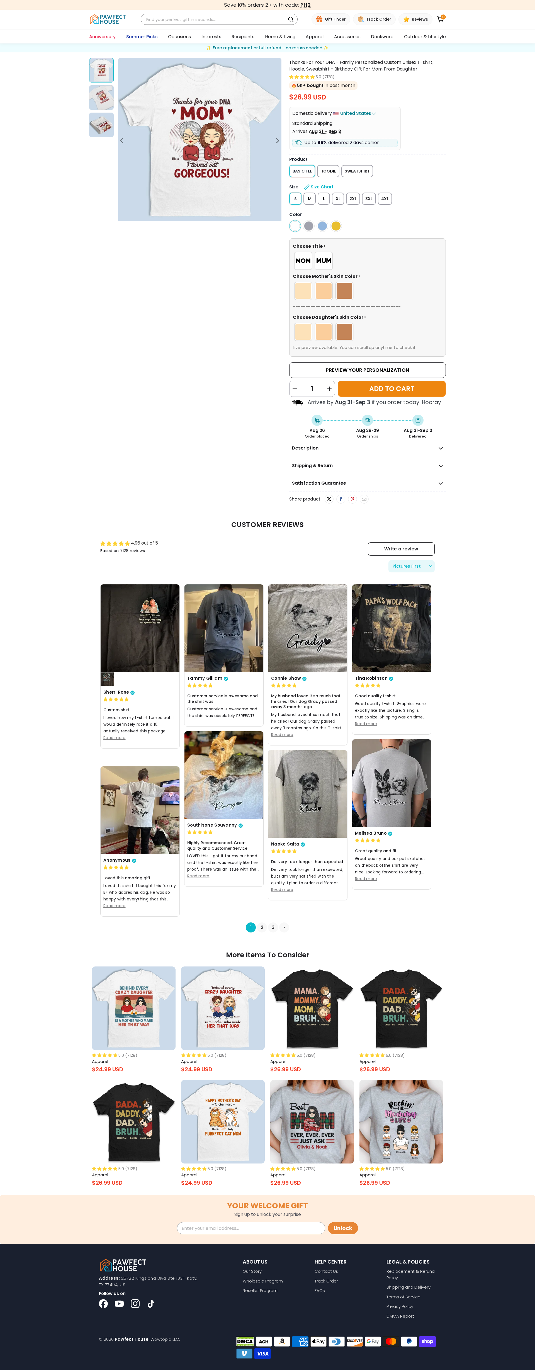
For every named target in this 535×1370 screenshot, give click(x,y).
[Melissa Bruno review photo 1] (391, 783)
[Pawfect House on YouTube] (119, 1303)
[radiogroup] (367, 260)
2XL (353, 198)
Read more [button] (114, 737)
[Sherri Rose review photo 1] (140, 628)
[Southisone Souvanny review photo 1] (223, 775)
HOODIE (328, 171)
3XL (369, 198)
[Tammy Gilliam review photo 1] (223, 628)
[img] (116, 700)
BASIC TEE (302, 171)
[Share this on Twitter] (329, 499)
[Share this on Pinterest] (352, 499)
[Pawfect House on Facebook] (103, 1303)
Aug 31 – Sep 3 (325, 131)
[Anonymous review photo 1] (140, 810)
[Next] (277, 140)
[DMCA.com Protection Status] (245, 1341)
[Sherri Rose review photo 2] (107, 679)
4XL (385, 198)
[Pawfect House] (108, 19)
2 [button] (262, 928)
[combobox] (214, 19)
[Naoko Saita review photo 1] (307, 794)
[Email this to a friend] (364, 499)
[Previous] (122, 140)
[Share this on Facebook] (341, 499)
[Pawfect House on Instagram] (135, 1303)
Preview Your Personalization (367, 369)
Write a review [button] (401, 549)
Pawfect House (132, 1339)
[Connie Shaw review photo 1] (307, 628)
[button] (302, 77)
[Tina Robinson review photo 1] (391, 628)
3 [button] (273, 928)
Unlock (343, 1228)
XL (338, 198)
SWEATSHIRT (357, 171)
